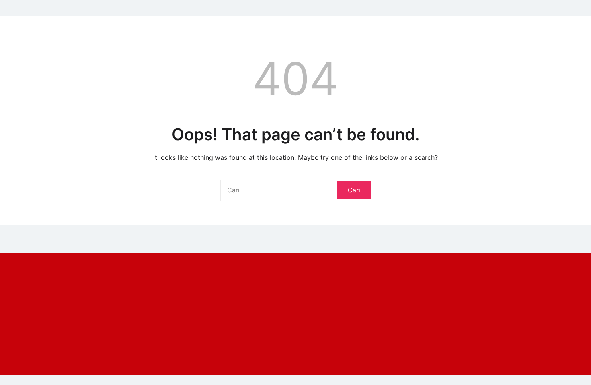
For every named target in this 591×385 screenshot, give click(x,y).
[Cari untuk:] (278, 190)
